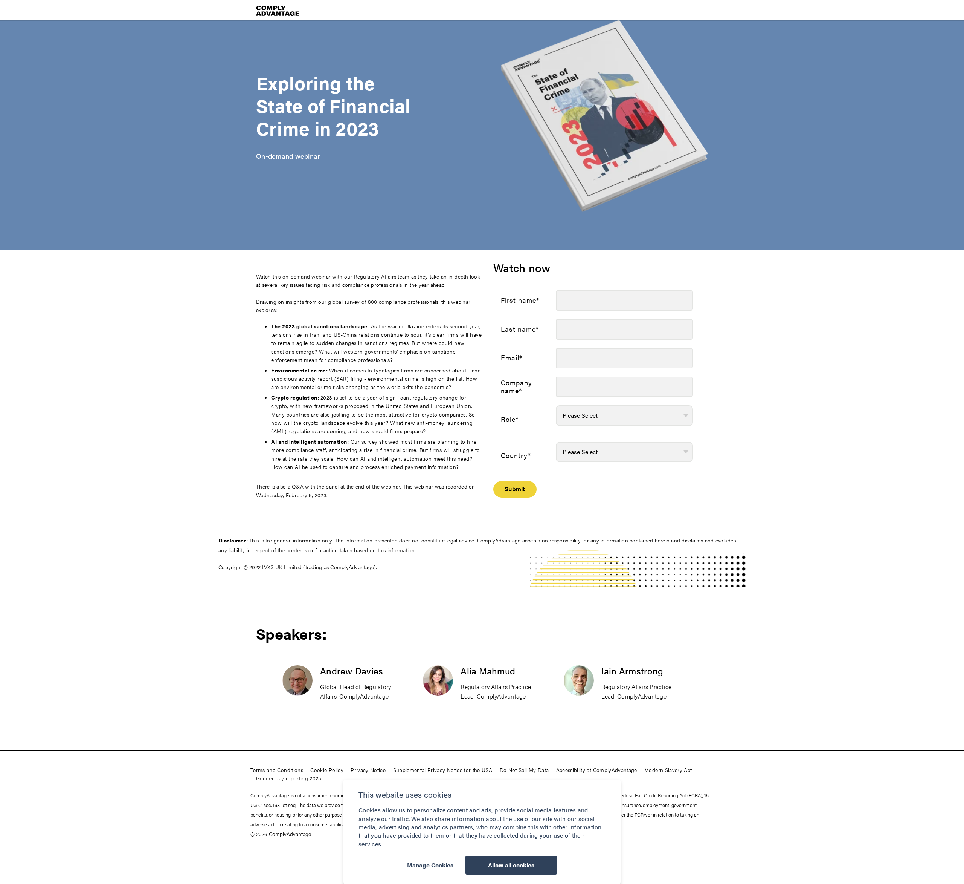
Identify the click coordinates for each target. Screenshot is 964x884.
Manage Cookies (430, 865)
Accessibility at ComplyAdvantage (596, 770)
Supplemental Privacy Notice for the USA (443, 770)
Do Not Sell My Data (524, 770)
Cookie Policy (326, 770)
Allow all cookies (511, 865)
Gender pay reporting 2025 (289, 778)
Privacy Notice (368, 770)
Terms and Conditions (276, 770)
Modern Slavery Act (668, 770)
